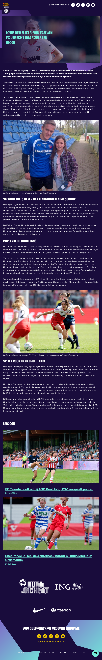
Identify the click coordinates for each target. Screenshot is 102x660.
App (82, 653)
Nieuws (63, 653)
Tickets (74, 653)
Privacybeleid (23, 653)
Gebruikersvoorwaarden (45, 653)
